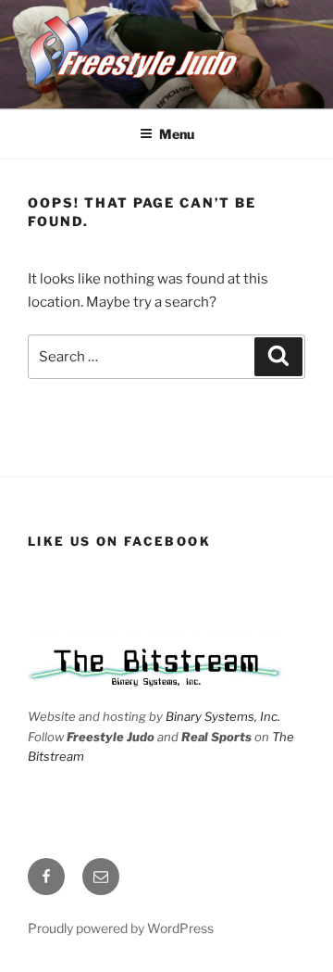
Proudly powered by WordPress (121, 928)
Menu (176, 134)
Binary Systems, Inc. (223, 716)
